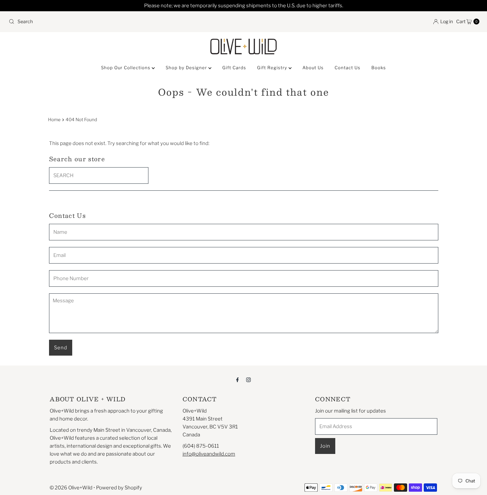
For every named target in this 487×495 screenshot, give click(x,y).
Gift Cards (234, 67)
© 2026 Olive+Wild (71, 488)
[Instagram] (248, 379)
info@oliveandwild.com (209, 454)
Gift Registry (273, 67)
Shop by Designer (187, 67)
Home (54, 119)
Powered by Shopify (119, 488)
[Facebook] (237, 379)
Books (378, 67)
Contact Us (347, 67)
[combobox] (123, 21)
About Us (313, 67)
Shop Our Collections (126, 67)
